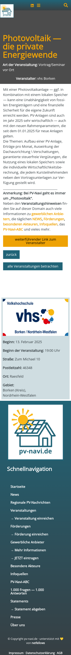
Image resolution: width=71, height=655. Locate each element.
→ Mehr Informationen (28, 550)
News (15, 494)
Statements (19, 601)
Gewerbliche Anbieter (27, 542)
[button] (65, 5)
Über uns (18, 625)
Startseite (18, 486)
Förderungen (21, 526)
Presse (16, 617)
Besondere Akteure (25, 566)
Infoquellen (19, 573)
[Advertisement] (35, 282)
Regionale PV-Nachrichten (30, 502)
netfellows (38, 643)
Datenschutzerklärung (40, 653)
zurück (11, 254)
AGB (59, 653)
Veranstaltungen (23, 510)
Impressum (16, 653)
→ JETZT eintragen (25, 558)
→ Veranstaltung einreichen (32, 518)
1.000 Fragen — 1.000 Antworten (27, 591)
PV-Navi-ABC (20, 581)
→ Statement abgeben (28, 609)
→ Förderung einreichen (29, 534)
